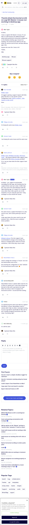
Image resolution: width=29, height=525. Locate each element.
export (12, 492)
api (9, 482)
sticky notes (5, 486)
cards (18, 489)
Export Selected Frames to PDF (10, 389)
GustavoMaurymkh (9, 280)
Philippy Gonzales (8, 122)
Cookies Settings (14, 512)
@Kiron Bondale (15, 159)
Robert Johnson (8, 152)
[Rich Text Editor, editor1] (14, 355)
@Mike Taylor (4, 92)
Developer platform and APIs (9, 434)
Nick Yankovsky (8, 323)
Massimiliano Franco (9, 257)
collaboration (16, 479)
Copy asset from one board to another (12, 386)
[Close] (27, 500)
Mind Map (5, 492)
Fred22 (5, 301)
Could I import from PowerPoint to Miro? (13, 383)
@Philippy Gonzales (14, 155)
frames (4, 482)
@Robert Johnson (6, 238)
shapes (19, 486)
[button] (2, 3)
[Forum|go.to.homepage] (9, 3)
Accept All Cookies (14, 522)
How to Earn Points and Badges (14, 398)
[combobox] (14, 7)
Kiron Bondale (7, 89)
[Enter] (3, 7)
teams (13, 486)
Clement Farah (7, 136)
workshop (12, 489)
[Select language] (18, 3)
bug (9, 479)
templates (15, 482)
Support (4, 489)
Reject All (14, 517)
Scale (2, 447)
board (4, 479)
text (23, 489)
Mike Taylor (7, 29)
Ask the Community (8, 12)
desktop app (6, 57)
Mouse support (6, 60)
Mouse (14, 57)
